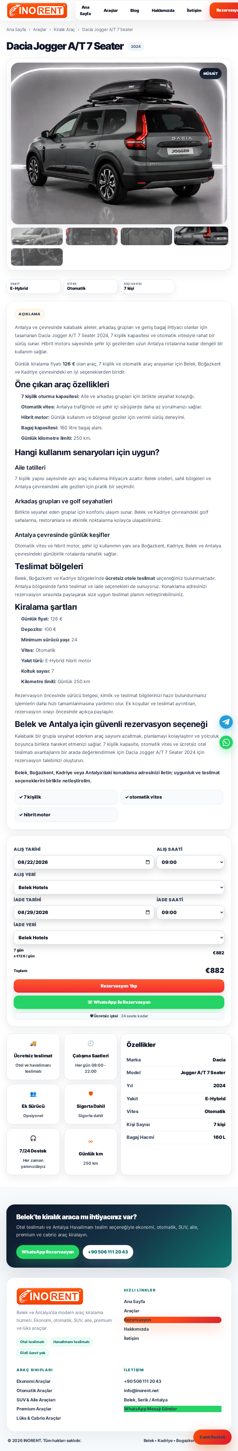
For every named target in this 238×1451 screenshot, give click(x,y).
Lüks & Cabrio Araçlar (39, 1418)
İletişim (194, 10)
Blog (134, 10)
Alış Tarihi (27, 849)
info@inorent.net (141, 1390)
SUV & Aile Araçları (36, 1400)
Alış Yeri (25, 874)
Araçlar (111, 10)
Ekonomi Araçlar (34, 1381)
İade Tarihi (27, 899)
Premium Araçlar (34, 1409)
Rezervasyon (137, 1319)
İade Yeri (25, 924)
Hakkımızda (163, 10)
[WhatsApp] (226, 742)
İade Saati (170, 899)
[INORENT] (50, 1296)
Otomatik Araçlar (34, 1390)
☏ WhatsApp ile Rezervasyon (119, 1002)
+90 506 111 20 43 (108, 1252)
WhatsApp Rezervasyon (47, 1252)
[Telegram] (226, 722)
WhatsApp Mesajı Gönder (150, 1409)
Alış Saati (170, 849)
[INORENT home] (37, 10)
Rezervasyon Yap (119, 986)
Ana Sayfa (85, 10)
